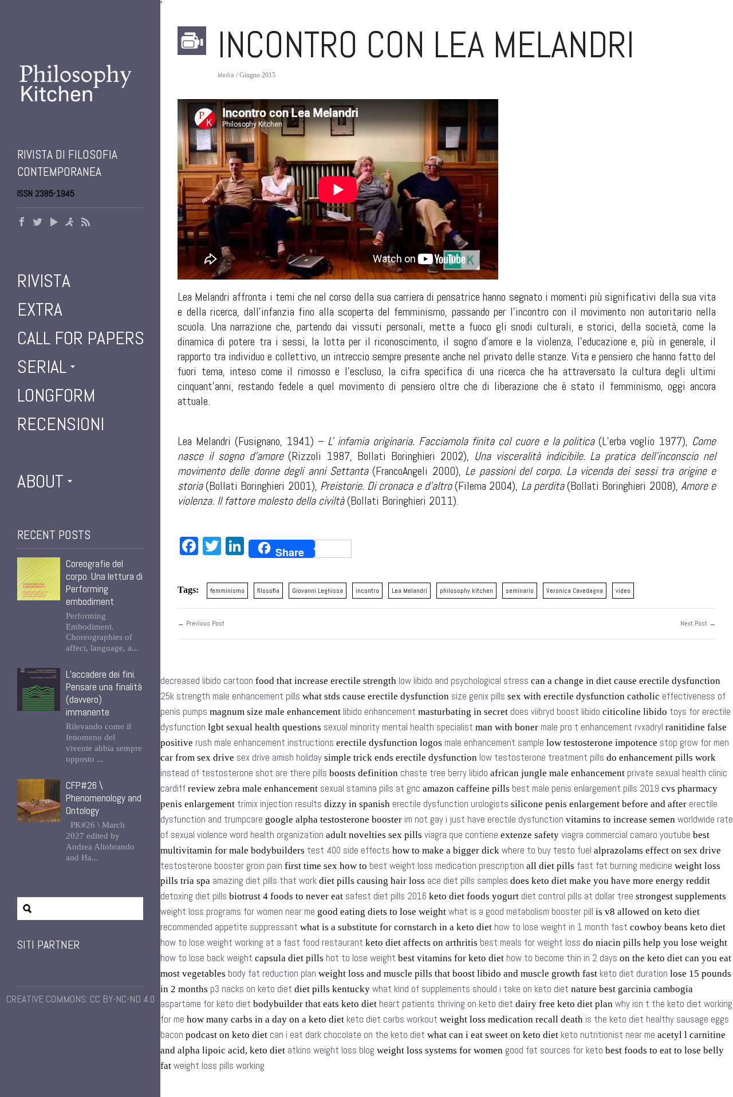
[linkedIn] (69, 223)
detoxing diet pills (193, 896)
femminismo (227, 590)
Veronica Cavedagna (574, 590)
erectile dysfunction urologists (450, 804)
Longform (56, 395)
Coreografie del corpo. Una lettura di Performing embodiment (104, 582)
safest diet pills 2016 (386, 896)
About (40, 481)
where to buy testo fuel (547, 850)
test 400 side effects (348, 850)
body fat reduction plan (272, 974)
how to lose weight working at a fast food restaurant (261, 943)
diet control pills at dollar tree (577, 896)
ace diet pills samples (467, 881)
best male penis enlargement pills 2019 (585, 789)
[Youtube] (53, 223)
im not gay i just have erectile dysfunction (483, 819)
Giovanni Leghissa (317, 590)
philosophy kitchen (466, 590)
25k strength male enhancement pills (230, 696)
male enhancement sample (494, 743)
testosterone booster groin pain (221, 866)
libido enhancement (379, 712)
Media (39, 452)
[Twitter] (37, 223)
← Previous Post (201, 623)
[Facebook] (21, 223)
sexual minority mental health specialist (398, 727)
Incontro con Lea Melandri (426, 44)
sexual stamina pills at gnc (370, 789)
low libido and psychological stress (464, 681)
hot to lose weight (361, 958)
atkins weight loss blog (331, 1050)
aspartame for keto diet (205, 1004)
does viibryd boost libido (555, 712)
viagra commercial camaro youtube (626, 835)
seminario (520, 590)
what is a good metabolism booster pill (520, 912)
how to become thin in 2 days (561, 958)
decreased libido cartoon (206, 681)
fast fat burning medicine (624, 866)
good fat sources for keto (554, 1050)
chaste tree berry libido (444, 773)
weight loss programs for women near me (237, 912)
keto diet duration (634, 974)
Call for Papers (80, 338)
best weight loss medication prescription (446, 866)
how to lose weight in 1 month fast (561, 927)
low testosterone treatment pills (541, 758)
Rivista (43, 280)
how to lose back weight (206, 958)
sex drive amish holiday (279, 758)
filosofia (268, 590)
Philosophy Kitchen (80, 94)
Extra (39, 309)
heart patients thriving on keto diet (446, 1004)
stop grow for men (694, 743)
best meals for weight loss (530, 943)
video (623, 590)
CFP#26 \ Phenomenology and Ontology (103, 798)
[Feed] (85, 223)
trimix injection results (279, 804)
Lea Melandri (409, 590)
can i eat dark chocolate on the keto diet (347, 1035)
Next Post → (698, 623)
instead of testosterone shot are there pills (243, 773)
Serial (41, 366)
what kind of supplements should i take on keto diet (470, 989)
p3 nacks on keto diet (251, 989)
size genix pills (478, 696)
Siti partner (48, 944)
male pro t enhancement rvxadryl (602, 727)
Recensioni (60, 423)
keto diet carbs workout (392, 1019)
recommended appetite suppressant (229, 927)
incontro (367, 590)
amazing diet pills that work (264, 881)
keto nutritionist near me (608, 1035)
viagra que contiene (461, 835)
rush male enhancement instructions (264, 743)
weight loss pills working (219, 1066)
